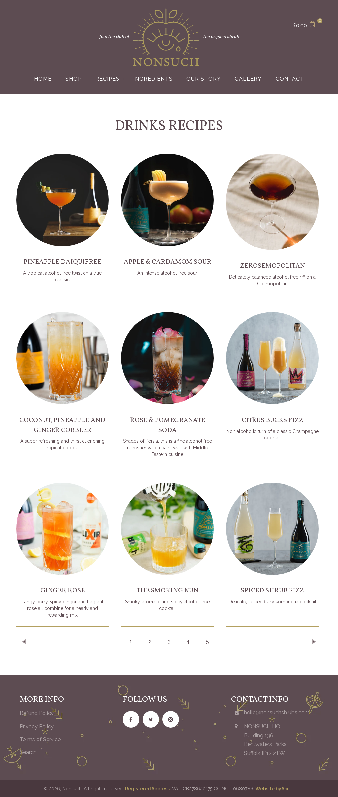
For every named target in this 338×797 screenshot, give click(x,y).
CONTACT (290, 79)
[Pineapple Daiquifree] (62, 200)
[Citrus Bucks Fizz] (272, 358)
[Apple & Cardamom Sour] (167, 200)
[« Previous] (24, 641)
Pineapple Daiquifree (62, 262)
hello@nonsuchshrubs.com (277, 712)
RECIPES (107, 79)
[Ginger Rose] (62, 529)
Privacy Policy (37, 726)
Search (28, 752)
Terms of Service (40, 739)
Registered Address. (148, 788)
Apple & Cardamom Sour (167, 262)
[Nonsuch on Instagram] (170, 719)
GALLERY (248, 79)
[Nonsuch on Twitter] (151, 719)
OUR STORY (203, 79)
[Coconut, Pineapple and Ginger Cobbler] (62, 358)
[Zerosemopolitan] (272, 202)
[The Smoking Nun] (167, 529)
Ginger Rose (62, 590)
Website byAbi (271, 788)
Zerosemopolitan (272, 266)
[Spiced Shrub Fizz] (272, 529)
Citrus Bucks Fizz (272, 420)
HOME (42, 79)
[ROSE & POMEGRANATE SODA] (167, 358)
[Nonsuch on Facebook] (131, 719)
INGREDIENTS (153, 79)
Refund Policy (37, 713)
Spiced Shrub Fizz (272, 590)
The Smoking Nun (167, 590)
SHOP (73, 79)
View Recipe (62, 214)
